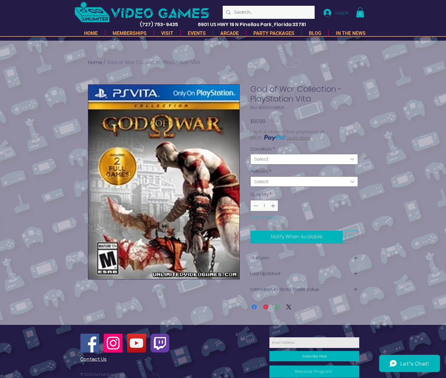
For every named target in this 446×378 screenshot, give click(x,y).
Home (95, 62)
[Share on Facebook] (254, 307)
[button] (360, 12)
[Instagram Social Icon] (113, 343)
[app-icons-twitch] (159, 343)
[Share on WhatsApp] (277, 307)
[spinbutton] (264, 205)
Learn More (298, 138)
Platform (260, 171)
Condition (262, 149)
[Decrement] (255, 205)
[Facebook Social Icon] (89, 343)
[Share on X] (288, 307)
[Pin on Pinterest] (265, 307)
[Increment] (273, 205)
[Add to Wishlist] (351, 237)
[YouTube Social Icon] (136, 343)
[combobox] (304, 159)
